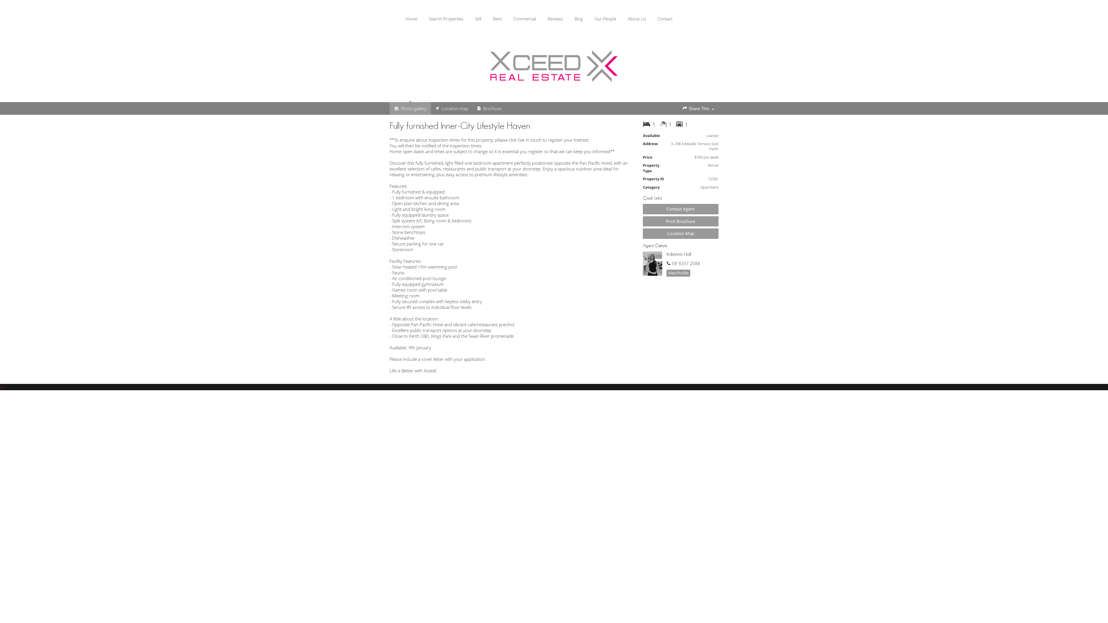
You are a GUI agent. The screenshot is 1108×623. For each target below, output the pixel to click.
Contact (665, 19)
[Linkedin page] (1099, 20)
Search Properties (446, 19)
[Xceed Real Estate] (554, 66)
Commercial (524, 19)
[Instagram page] (1091, 20)
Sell (478, 19)
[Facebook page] (1082, 20)
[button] (681, 221)
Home (411, 19)
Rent (497, 19)
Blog (578, 19)
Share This (699, 108)
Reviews (555, 19)
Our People (605, 19)
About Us (637, 19)
